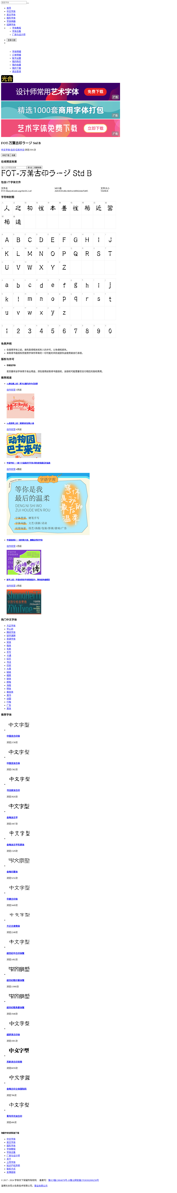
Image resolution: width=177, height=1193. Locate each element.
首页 (9, 8)
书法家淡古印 (13, 790)
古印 (13, 150)
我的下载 (16, 68)
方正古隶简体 (13, 926)
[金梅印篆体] (19, 866)
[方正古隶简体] (19, 920)
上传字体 (11, 1162)
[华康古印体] (19, 893)
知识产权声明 (13, 1165)
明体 (9, 689)
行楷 (9, 702)
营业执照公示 (41, 1186)
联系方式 (11, 1169)
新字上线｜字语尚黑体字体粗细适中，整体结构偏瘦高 (28, 580)
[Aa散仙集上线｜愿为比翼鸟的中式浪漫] (20, 417)
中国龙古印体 (13, 736)
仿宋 (9, 665)
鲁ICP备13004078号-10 (59, 1180)
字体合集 (16, 31)
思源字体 (11, 639)
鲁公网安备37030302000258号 (84, 1180)
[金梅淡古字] (19, 811)
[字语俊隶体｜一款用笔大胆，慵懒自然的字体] (24, 574)
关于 (9, 1159)
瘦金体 (10, 692)
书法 (9, 662)
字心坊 (10, 629)
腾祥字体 (11, 632)
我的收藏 (16, 65)
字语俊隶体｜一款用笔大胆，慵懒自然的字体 (25, 540)
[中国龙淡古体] (19, 757)
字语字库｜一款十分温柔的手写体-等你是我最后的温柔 (28, 463)
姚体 (9, 679)
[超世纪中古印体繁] (19, 947)
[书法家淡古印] (19, 784)
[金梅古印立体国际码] (19, 1083)
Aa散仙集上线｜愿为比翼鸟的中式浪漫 (22, 384)
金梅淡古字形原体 (15, 845)
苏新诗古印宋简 (14, 1062)
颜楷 (9, 682)
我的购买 (16, 61)
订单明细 (16, 55)
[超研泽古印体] (19, 1028)
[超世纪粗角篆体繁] (19, 1001)
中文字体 (11, 11)
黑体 (9, 708)
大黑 (9, 669)
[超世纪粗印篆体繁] (19, 974)
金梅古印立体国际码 (17, 1089)
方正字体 (11, 626)
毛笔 (9, 649)
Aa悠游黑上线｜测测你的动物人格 (20, 423)
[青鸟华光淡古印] (19, 1110)
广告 (9, 705)
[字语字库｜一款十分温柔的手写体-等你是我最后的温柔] (48, 534)
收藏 (13, 155)
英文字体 (11, 15)
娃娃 (9, 672)
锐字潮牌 (11, 635)
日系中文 (19, 150)
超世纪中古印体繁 (15, 953)
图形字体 (11, 18)
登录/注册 (11, 40)
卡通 (9, 655)
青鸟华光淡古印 (14, 1116)
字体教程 (16, 28)
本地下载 (5, 155)
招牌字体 (11, 24)
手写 (9, 652)
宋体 (9, 642)
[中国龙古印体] (19, 730)
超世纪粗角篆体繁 (15, 1007)
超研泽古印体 (13, 1034)
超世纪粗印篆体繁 (15, 980)
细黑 (9, 675)
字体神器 (11, 21)
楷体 (9, 645)
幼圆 (9, 698)
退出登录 (16, 71)
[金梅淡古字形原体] (19, 838)
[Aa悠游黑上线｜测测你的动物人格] (24, 457)
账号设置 (16, 58)
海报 (9, 685)
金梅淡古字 (12, 817)
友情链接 (11, 1172)
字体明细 (16, 51)
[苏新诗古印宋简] (19, 1055)
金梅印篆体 (12, 872)
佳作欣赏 (11, 390)
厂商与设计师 (18, 34)
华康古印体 (12, 899)
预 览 (30, 168)
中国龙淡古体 (13, 763)
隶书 (9, 695)
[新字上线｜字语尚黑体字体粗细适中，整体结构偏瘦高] (24, 613)
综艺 (9, 659)
